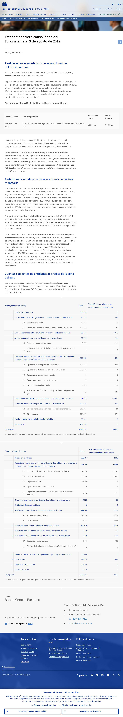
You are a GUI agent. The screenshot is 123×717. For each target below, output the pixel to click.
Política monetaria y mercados (12, 14)
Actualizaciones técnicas (58, 653)
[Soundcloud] (113, 675)
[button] (116, 4)
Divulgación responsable (59, 657)
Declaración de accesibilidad (87, 657)
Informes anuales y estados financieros (41, 19)
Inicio (4, 19)
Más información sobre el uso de (76, 705)
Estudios (72, 14)
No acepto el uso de (90, 711)
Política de (83, 654)
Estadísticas (53, 14)
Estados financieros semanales (67, 19)
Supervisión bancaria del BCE (108, 14)
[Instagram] (102, 675)
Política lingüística (83, 660)
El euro (63, 14)
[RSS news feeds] (118, 675)
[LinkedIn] (97, 675)
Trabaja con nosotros (29, 648)
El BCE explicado (27, 652)
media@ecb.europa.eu (82, 623)
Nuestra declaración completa (45, 705)
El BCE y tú (108, 9)
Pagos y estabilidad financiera (36, 14)
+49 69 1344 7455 (79, 619)
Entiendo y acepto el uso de (32, 711)
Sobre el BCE (97, 9)
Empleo (118, 9)
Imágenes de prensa (29, 655)
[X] (92, 675)
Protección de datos (84, 645)
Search (112, 4)
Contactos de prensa (17, 624)
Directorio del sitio (9, 667)
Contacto (24, 658)
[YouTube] (108, 675)
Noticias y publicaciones (87, 14)
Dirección (25, 662)
